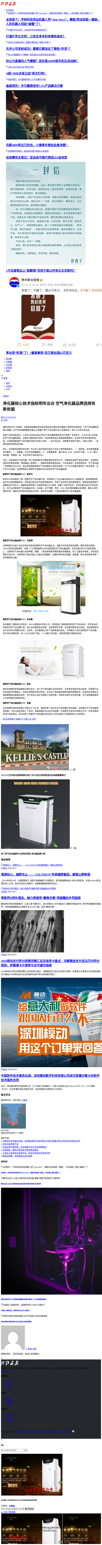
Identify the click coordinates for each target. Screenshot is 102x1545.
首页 (8, 383)
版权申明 (10, 1401)
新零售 (9, 368)
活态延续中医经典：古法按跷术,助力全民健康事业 (24, 1147)
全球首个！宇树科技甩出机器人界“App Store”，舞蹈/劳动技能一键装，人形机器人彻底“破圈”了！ (31, 1172)
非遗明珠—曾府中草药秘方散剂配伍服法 (20, 1150)
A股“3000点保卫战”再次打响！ (26, 73)
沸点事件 (10, 1418)
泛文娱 (9, 365)
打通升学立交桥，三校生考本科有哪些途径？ (36, 36)
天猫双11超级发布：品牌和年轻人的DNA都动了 (15, 1310)
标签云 (9, 1385)
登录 (5, 378)
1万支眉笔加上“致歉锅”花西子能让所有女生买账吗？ (41, 270)
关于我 (9, 1398)
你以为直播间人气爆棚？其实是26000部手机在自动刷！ (42, 61)
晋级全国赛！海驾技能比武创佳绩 (17, 1156)
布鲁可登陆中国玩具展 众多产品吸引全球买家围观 (16, 1321)
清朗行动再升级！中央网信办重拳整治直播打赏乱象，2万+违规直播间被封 (23, 1299)
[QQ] (4, 1371)
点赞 (26, 719)
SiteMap (9, 1404)
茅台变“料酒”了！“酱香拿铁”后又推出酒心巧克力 (39, 352)
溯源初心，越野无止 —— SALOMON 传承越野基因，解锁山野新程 (45, 874)
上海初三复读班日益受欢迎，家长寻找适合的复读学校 (26, 1153)
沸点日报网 (21, 1432)
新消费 (9, 359)
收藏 (18, 719)
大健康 (9, 362)
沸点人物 (10, 1421)
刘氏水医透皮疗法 (10, 1144)
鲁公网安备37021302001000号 (59, 1432)
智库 (8, 371)
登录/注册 (31, 1349)
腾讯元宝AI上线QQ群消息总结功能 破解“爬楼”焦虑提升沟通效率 (21, 1183)
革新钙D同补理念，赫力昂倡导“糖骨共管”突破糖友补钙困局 (41, 898)
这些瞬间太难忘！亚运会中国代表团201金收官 (36, 157)
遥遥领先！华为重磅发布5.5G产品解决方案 (34, 85)
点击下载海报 (9, 1512)
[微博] (2, 1371)
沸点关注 (10, 1415)
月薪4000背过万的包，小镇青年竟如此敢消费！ (37, 145)
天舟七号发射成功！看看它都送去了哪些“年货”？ (39, 48)
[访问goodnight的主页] (13, 1128)
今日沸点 (10, 10)
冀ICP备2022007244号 (35, 1432)
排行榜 (9, 1382)
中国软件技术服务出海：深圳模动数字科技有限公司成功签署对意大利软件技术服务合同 (41, 1141)
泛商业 (9, 386)
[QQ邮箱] (7, 1371)
